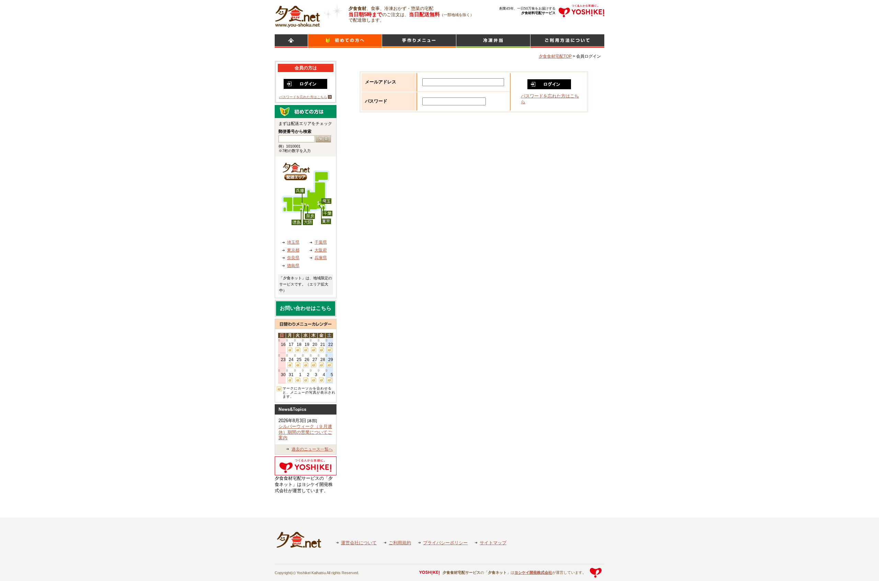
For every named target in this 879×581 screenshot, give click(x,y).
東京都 (293, 250)
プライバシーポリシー (445, 542)
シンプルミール (493, 41)
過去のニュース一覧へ (312, 449)
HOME (291, 41)
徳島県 (293, 265)
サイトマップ (493, 542)
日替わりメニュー (419, 41)
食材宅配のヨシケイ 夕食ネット (297, 15)
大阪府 (321, 250)
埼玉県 (293, 242)
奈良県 (293, 257)
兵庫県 (321, 257)
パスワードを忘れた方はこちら (303, 97)
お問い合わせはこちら (305, 308)
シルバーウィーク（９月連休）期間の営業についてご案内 (305, 432)
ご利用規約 (400, 542)
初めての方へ (345, 41)
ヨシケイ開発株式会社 (533, 572)
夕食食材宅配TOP (555, 56)
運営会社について (359, 542)
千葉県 (321, 242)
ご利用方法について (567, 41)
